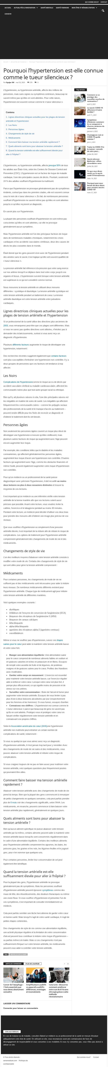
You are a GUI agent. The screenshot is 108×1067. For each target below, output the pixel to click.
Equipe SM (10, 82)
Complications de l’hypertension (17, 382)
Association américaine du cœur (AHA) (29, 726)
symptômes (47, 890)
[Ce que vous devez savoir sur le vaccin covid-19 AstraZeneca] (80, 174)
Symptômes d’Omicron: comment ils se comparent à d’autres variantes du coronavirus (95, 124)
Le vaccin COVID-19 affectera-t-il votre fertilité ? (95, 110)
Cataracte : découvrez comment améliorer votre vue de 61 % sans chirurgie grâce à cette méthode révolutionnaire (58, 990)
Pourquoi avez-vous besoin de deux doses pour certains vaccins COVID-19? (95, 186)
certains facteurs (58, 356)
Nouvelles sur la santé (18, 954)
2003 (5, 325)
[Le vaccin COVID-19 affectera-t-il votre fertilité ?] (80, 111)
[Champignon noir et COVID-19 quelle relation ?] (80, 138)
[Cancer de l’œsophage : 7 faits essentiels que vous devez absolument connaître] (13, 975)
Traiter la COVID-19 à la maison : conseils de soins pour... (95, 149)
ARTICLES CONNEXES (13, 964)
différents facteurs (21, 344)
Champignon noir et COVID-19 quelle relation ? (95, 137)
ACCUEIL (8, 8)
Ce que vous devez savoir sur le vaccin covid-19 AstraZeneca (95, 173)
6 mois (14, 802)
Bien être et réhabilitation (83, 8)
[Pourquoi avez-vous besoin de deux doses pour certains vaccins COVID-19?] (80, 186)
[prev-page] (64, 963)
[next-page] (68, 963)
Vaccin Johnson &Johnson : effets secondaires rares (94, 161)
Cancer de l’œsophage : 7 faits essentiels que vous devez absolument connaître (13, 988)
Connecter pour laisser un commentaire (20, 1008)
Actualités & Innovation (24, 8)
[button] (103, 11)
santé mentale (47, 8)
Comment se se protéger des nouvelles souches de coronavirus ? (95, 98)
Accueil (5, 62)
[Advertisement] (54, 38)
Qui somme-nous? (92, 2)
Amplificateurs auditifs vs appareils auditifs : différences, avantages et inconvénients (36, 988)
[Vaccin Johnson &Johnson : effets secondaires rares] (80, 162)
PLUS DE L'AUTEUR (32, 964)
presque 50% (55, 165)
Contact (104, 2)
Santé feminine (62, 8)
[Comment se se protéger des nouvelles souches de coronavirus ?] (80, 98)
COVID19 (8, 14)
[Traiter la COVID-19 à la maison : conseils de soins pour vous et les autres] (80, 150)
